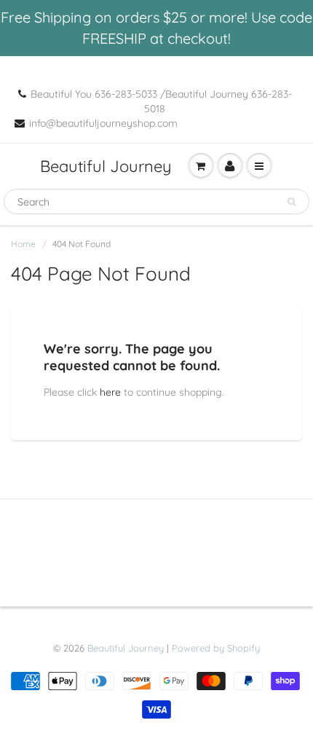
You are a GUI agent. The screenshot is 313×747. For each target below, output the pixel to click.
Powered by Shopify (216, 648)
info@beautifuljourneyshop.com (103, 123)
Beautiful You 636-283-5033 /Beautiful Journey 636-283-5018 (161, 101)
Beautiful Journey (106, 166)
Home (23, 243)
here (110, 392)
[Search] (291, 202)
